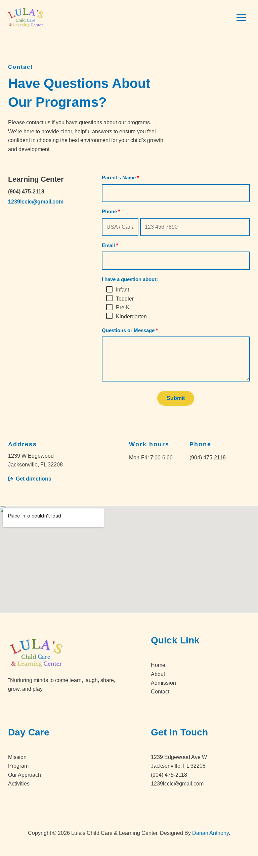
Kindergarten (131, 316)
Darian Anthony (210, 833)
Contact (160, 691)
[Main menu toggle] (241, 18)
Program (18, 766)
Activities (19, 783)
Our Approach (24, 775)
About (158, 674)
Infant (122, 289)
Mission (17, 757)
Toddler (125, 299)
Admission (163, 683)
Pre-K (123, 307)
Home (158, 665)
